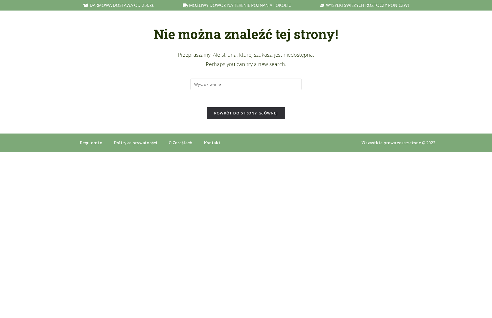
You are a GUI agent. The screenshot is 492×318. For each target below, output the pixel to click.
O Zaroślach (180, 142)
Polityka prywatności (135, 142)
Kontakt (212, 142)
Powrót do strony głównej (246, 113)
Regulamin (91, 142)
